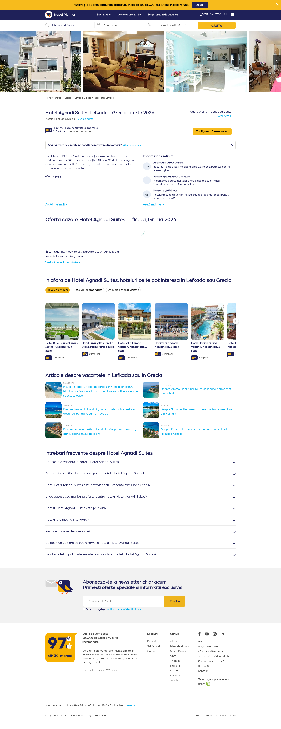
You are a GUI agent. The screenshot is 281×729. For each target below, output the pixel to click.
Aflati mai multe (132, 145)
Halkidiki (175, 665)
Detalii (200, 4)
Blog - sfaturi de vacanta (163, 14)
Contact (203, 671)
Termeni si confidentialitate (214, 656)
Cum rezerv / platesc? (211, 661)
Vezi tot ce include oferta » (62, 262)
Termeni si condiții (204, 715)
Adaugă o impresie (79, 131)
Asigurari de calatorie (210, 646)
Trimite (175, 601)
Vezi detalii (224, 116)
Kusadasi (175, 670)
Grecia (151, 651)
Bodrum (175, 675)
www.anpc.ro (132, 705)
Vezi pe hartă (86, 119)
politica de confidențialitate (123, 609)
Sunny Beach (178, 651)
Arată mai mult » (56, 204)
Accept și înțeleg (113, 609)
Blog (200, 641)
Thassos (175, 661)
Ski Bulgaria (154, 646)
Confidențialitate (226, 715)
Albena (174, 641)
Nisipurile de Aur (179, 646)
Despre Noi (204, 666)
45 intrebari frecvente (210, 651)
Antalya (175, 680)
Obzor (173, 656)
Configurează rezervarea (212, 131)
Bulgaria (152, 641)
